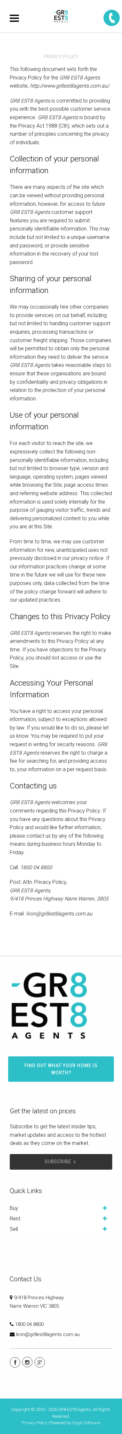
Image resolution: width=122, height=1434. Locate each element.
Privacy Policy (34, 1422)
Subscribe (58, 1161)
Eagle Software (86, 1422)
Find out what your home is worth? (61, 1069)
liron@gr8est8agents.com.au (48, 1334)
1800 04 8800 (29, 1324)
